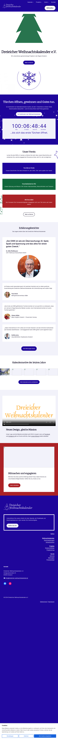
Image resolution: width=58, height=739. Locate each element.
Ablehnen (26, 736)
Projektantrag (50, 550)
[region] (29, 731)
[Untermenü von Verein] (48, 2)
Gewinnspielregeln (49, 540)
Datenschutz (43, 601)
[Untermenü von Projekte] (41, 2)
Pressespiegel (50, 560)
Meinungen (51, 558)
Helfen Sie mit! (12, 525)
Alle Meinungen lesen (29, 348)
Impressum (51, 601)
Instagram (11, 436)
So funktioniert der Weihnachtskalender (29, 114)
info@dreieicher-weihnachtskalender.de (17, 578)
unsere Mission (35, 436)
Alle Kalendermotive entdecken (29, 382)
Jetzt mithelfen (14, 485)
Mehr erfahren (29, 62)
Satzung (52, 556)
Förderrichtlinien (49, 548)
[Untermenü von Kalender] (33, 2)
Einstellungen (10, 736)
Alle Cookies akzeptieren (45, 736)
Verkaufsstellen (50, 542)
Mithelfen (50, 8)
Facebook (47, 434)
